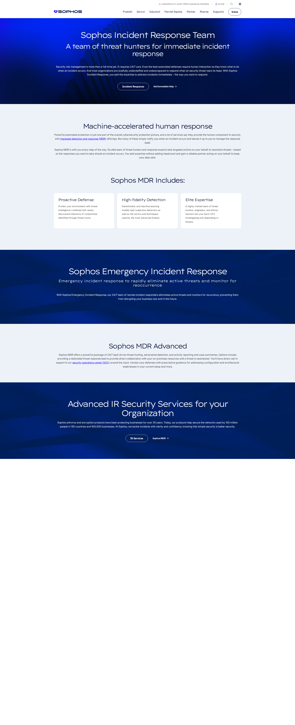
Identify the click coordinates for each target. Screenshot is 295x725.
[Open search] (231, 4)
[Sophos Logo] (68, 11)
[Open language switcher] (240, 4)
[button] (219, 4)
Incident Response (133, 86)
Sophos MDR (159, 438)
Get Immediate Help (163, 86)
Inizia (235, 11)
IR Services (136, 438)
